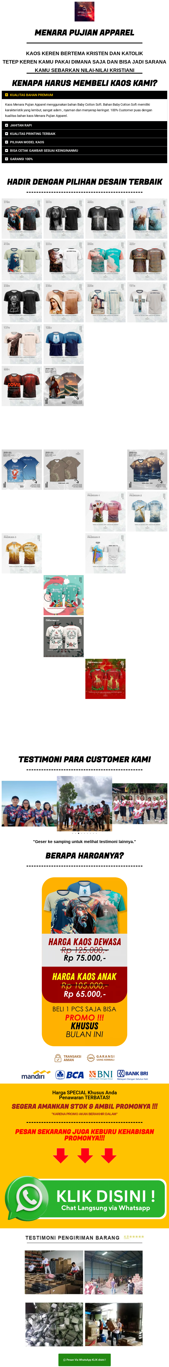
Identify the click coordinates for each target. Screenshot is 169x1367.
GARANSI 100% (21, 159)
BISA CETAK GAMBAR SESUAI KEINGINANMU (44, 151)
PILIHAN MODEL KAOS (27, 142)
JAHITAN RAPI (21, 125)
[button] (84, 95)
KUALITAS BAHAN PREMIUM (31, 95)
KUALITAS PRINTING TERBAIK (32, 134)
